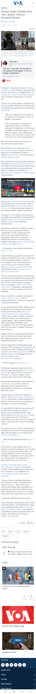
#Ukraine (4, 356)
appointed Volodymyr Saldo (16, 201)
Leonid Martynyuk (9, 21)
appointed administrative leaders (22, 164)
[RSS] (20, 665)
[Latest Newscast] (5, 691)
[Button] (32, 29)
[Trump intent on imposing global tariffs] (18, 576)
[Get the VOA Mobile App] (18, 615)
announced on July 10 (9, 384)
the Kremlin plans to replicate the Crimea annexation (15, 473)
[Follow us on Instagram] (15, 665)
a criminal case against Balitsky (18, 267)
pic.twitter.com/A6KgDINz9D (12, 358)
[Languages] (22, 691)
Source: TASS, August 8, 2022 (11, 76)
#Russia (11, 354)
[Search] (30, 691)
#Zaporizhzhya (22, 352)
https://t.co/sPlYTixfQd (25, 242)
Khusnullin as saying (19, 415)
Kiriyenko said (13, 516)
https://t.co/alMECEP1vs (10, 435)
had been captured (14, 155)
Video (5, 563)
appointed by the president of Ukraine (15, 173)
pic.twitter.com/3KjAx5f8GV (11, 244)
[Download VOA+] (18, 641)
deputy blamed (13, 222)
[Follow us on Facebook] (3, 665)
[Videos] (14, 691)
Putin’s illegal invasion (11, 157)
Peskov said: (5, 110)
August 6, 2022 (6, 251)
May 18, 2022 (24, 363)
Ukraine (4, 8)
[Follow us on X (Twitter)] (7, 665)
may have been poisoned (16, 219)
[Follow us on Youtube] (11, 665)
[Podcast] (24, 665)
